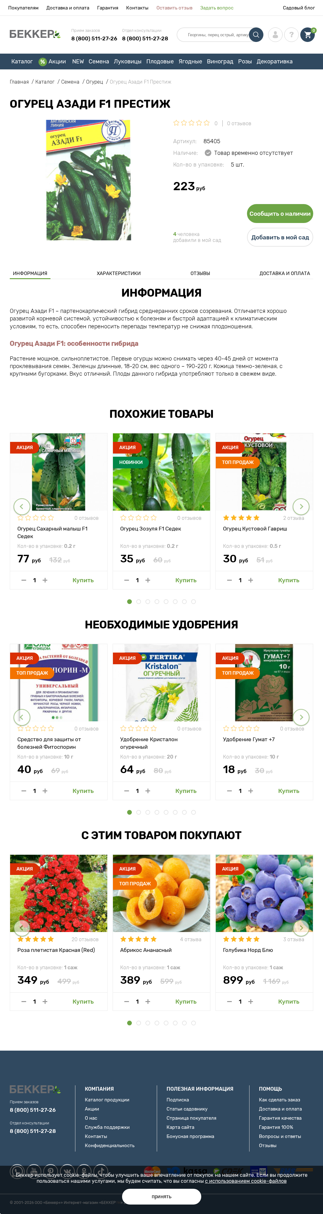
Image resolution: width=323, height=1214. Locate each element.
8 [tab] (193, 601)
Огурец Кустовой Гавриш (255, 528)
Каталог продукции (107, 1100)
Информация (30, 273)
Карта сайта (180, 1127)
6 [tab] (175, 601)
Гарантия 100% (276, 1127)
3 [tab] (147, 601)
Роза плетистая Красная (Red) (56, 950)
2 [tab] (138, 601)
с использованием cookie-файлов (246, 1181)
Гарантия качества (280, 1118)
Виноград (220, 61)
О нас (91, 1118)
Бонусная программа (190, 1136)
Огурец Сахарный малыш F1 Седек (52, 532)
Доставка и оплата (67, 8)
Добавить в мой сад (280, 237)
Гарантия (107, 8)
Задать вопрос (216, 8)
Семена (99, 61)
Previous (22, 506)
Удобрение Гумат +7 (249, 739)
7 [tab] (184, 601)
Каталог (22, 61)
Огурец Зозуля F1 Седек (150, 528)
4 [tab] (157, 601)
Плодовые (160, 61)
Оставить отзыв (174, 8)
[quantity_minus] (23, 580)
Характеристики (119, 273)
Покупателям (23, 8)
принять (162, 1196)
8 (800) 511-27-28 (145, 38)
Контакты (137, 8)
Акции (57, 61)
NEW (78, 61)
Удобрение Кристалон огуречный (149, 742)
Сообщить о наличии (280, 213)
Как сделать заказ (279, 1100)
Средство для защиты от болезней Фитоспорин (49, 742)
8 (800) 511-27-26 (94, 38)
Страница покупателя (191, 1118)
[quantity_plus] (45, 580)
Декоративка (275, 61)
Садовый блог (299, 8)
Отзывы (200, 273)
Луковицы (128, 61)
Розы (245, 61)
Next (301, 506)
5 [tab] (166, 601)
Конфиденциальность (109, 1145)
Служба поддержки (107, 1127)
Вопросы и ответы (280, 1136)
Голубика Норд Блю (248, 950)
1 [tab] (129, 601)
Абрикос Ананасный (146, 950)
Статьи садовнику (187, 1109)
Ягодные (190, 61)
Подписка (178, 1100)
